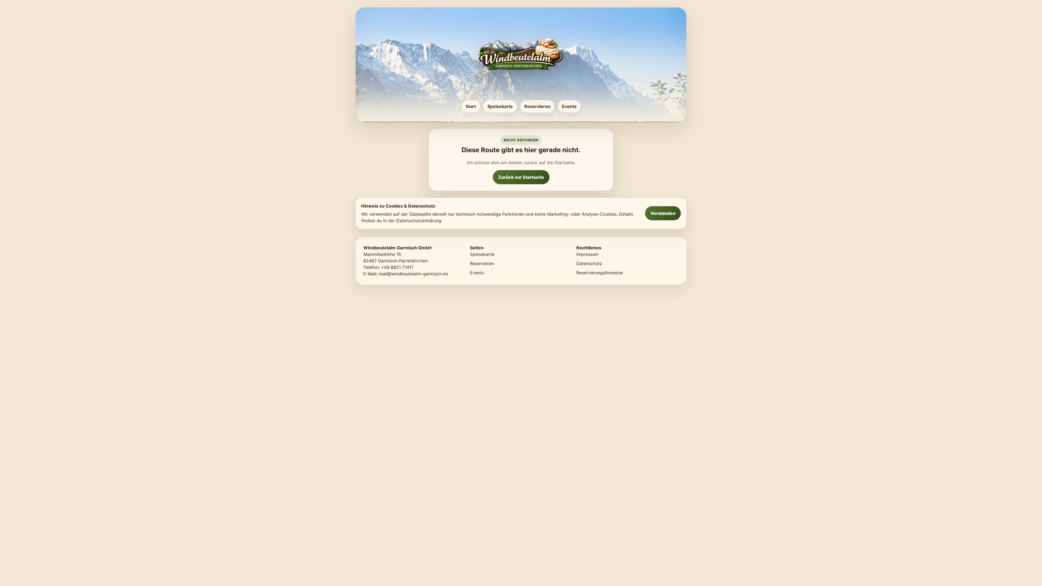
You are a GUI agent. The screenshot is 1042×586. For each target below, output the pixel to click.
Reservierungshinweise (599, 272)
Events (569, 106)
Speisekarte (500, 106)
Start (471, 106)
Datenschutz (589, 263)
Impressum (587, 254)
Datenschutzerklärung (418, 220)
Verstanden (662, 213)
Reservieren (537, 106)
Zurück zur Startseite (521, 177)
